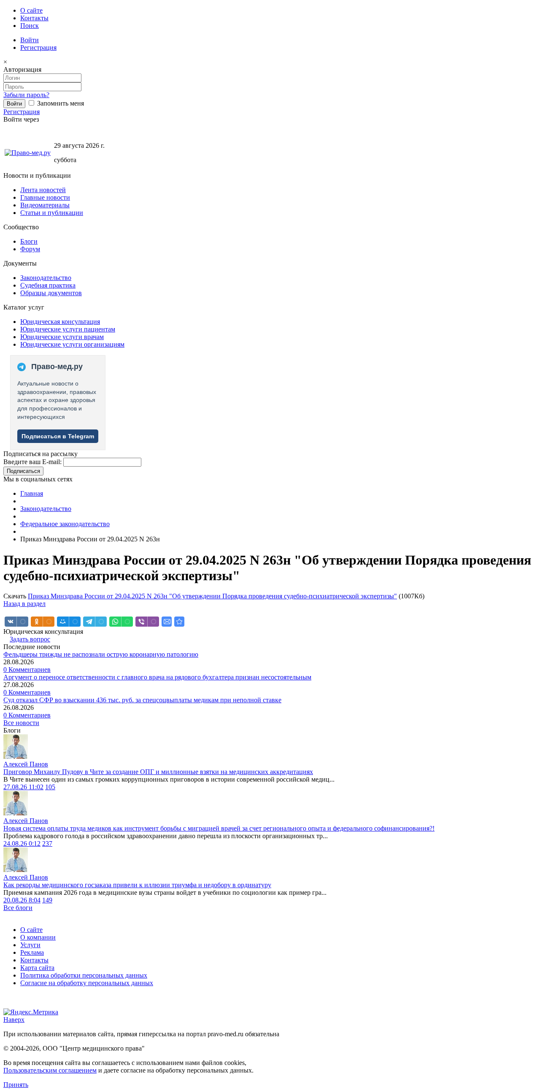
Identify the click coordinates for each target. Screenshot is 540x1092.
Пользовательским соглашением (50, 1070)
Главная (31, 493)
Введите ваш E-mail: (32, 461)
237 (47, 843)
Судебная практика (48, 285)
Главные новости (45, 197)
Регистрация (38, 47)
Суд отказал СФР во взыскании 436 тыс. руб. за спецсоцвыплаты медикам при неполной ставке (142, 700)
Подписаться (23, 471)
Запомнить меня (59, 103)
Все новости (21, 722)
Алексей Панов (25, 764)
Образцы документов (51, 292)
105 (50, 786)
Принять (15, 1084)
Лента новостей (43, 189)
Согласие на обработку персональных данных (86, 982)
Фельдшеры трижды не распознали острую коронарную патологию (100, 654)
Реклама (32, 952)
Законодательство (45, 277)
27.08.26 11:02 (23, 786)
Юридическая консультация (60, 321)
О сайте (31, 10)
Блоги (29, 241)
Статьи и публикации (51, 212)
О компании (38, 937)
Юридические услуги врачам (62, 336)
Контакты (34, 18)
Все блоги (17, 907)
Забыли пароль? (26, 94)
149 (47, 900)
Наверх (13, 1019)
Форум (30, 249)
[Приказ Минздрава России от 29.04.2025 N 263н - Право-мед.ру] (179, 622)
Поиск (29, 25)
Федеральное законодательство (65, 523)
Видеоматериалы (45, 205)
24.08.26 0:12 (21, 843)
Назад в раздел (24, 603)
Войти (29, 39)
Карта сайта (37, 967)
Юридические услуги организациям (72, 344)
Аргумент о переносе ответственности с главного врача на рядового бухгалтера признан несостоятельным (157, 677)
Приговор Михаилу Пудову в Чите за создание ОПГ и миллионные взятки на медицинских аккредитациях (158, 771)
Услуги (30, 944)
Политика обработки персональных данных (83, 975)
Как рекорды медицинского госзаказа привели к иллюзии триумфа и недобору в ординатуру (137, 884)
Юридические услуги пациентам (67, 329)
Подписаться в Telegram (58, 436)
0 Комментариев (27, 669)
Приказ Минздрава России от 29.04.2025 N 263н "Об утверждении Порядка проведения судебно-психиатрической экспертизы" (212, 596)
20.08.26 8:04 (21, 900)
